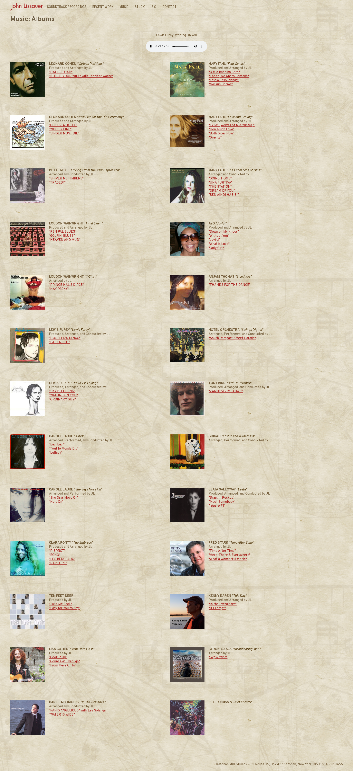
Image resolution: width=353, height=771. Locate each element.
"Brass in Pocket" (221, 498)
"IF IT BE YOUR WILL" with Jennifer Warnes (81, 76)
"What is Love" (219, 244)
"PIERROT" (57, 551)
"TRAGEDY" (57, 183)
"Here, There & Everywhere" (229, 555)
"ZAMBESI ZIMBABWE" (226, 391)
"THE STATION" (220, 187)
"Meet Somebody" (222, 502)
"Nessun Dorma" (221, 84)
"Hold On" (56, 502)
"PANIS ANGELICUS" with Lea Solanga (77, 711)
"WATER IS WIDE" (62, 715)
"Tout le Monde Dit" (63, 449)
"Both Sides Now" (221, 134)
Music (124, 6)
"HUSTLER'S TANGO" (64, 338)
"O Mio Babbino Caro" (224, 72)
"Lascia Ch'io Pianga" (224, 80)
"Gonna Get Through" (64, 661)
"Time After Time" (222, 551)
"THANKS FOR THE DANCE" (229, 285)
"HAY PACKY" (59, 289)
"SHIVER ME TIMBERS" (66, 179)
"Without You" (219, 236)
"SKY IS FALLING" (62, 391)
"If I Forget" (217, 608)
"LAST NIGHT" (59, 342)
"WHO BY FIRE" (60, 129)
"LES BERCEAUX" (62, 559)
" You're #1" (217, 506)
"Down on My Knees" (224, 232)
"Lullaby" (55, 453)
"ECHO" (54, 555)
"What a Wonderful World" (228, 559)
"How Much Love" (221, 129)
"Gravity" (215, 138)
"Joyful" (214, 240)
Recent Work (102, 6)
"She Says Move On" (63, 498)
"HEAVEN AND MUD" (64, 240)
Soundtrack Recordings (66, 6)
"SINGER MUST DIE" (64, 134)
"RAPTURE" (58, 563)
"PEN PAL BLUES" (62, 232)
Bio (154, 6)
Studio (140, 6)
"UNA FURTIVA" (220, 183)
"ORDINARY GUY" (62, 400)
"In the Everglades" (223, 604)
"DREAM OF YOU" (222, 191)
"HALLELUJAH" (61, 72)
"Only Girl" (216, 248)
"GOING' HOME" (220, 179)
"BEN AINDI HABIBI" (224, 195)
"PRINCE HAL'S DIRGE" (66, 285)
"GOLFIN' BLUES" (62, 236)
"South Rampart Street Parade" (232, 338)
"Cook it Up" (58, 657)
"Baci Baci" (57, 445)
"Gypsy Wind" (218, 657)
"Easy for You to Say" (64, 608)
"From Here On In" (62, 666)
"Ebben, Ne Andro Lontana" (229, 76)
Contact (169, 6)
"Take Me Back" (60, 604)
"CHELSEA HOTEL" (63, 125)
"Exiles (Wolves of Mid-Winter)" (232, 125)
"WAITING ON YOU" (63, 395)
